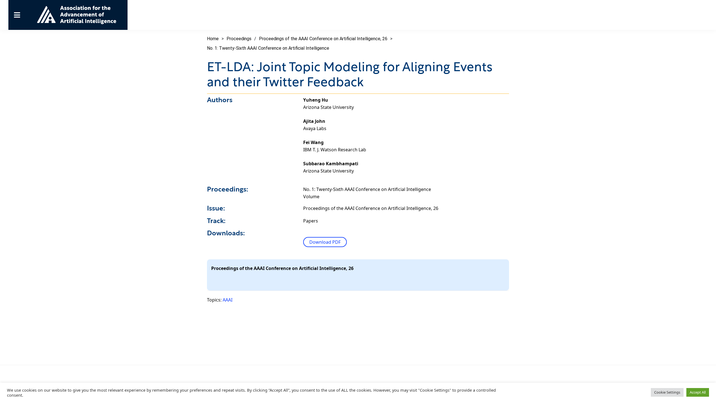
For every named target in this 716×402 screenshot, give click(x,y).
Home (213, 38)
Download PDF (325, 242)
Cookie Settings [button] (667, 392)
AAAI (227, 300)
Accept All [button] (698, 392)
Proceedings (239, 38)
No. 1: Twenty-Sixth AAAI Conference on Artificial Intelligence (268, 48)
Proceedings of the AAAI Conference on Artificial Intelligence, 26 (323, 38)
